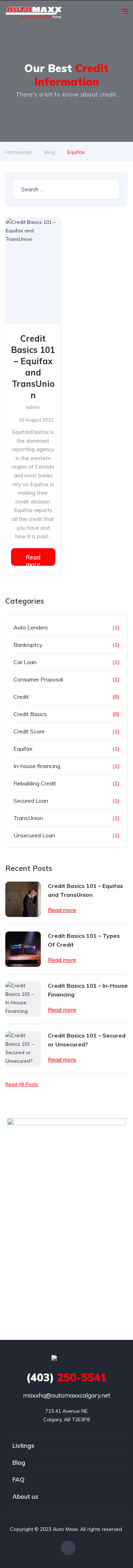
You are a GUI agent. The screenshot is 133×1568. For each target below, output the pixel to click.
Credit (21, 696)
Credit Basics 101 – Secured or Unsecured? (87, 1040)
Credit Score (29, 731)
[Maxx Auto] (33, 12)
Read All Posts (21, 1084)
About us (25, 1496)
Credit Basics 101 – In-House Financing (88, 990)
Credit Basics (30, 714)
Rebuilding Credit (34, 783)
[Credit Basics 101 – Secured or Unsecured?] (23, 1049)
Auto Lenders (30, 627)
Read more (33, 559)
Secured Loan (30, 800)
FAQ (18, 1479)
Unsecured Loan (34, 835)
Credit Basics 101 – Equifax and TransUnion (33, 366)
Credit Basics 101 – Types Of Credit (84, 940)
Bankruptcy (28, 644)
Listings (23, 1445)
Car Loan (25, 662)
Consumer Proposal (38, 679)
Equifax (23, 748)
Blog (49, 152)
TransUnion (28, 817)
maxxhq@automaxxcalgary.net (66, 1395)
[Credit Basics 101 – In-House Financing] (23, 999)
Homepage (18, 152)
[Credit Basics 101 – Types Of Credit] (23, 949)
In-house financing (36, 766)
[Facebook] (68, 1547)
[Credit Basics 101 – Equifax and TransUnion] (33, 271)
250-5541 (66, 1377)
